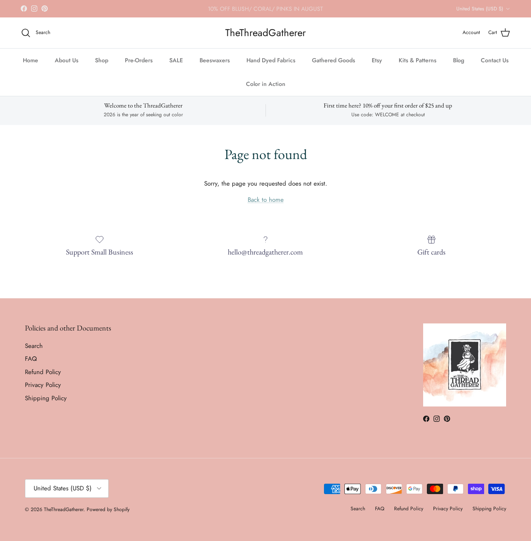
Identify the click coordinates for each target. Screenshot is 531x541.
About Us (66, 60)
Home (30, 60)
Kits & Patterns (417, 60)
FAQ (31, 358)
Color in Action (265, 84)
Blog (458, 60)
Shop (101, 60)
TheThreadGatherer (63, 509)
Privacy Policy (43, 384)
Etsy (377, 60)
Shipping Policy (46, 398)
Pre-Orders (139, 60)
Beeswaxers (215, 60)
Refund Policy (43, 372)
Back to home (266, 199)
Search (34, 345)
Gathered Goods (333, 60)
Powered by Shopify (108, 509)
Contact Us (495, 60)
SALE (176, 60)
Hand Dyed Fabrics (270, 60)
